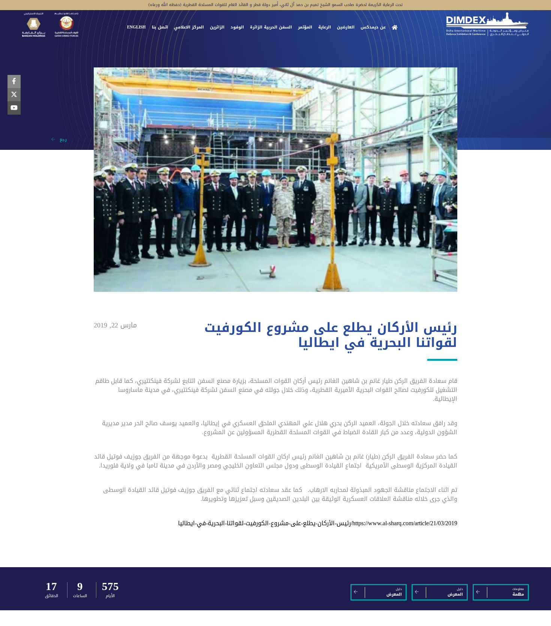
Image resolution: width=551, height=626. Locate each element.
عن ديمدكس (373, 27)
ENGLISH (136, 27)
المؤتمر (305, 27)
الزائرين (217, 27)
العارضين (346, 27)
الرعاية (324, 27)
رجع (61, 139)
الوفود (237, 27)
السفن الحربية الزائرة (271, 27)
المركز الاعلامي (189, 27)
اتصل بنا (160, 27)
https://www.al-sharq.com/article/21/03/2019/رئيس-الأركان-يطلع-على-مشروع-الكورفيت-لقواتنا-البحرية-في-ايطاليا (317, 523)
